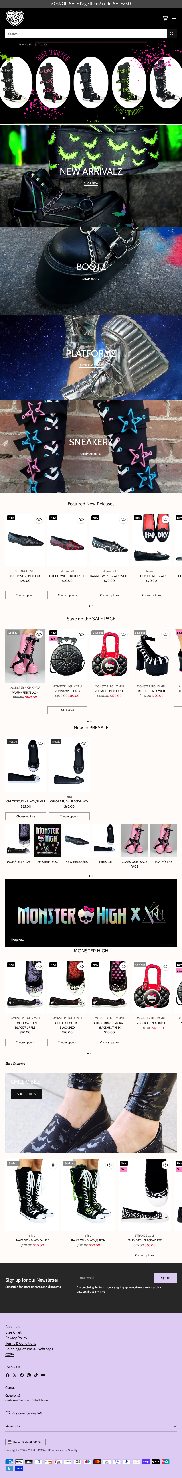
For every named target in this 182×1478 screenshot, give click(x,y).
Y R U (31, 1450)
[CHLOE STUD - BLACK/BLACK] (69, 764)
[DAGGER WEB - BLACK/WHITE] (109, 540)
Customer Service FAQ (27, 1413)
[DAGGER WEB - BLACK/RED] (67, 540)
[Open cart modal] (165, 18)
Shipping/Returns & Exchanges (29, 1349)
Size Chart (13, 1332)
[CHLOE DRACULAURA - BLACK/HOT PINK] (109, 987)
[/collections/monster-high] (91, 913)
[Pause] (124, 118)
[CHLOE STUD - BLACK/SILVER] (25, 764)
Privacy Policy (16, 1338)
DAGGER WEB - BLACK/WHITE (109, 576)
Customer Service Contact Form (26, 1400)
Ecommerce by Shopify (63, 1450)
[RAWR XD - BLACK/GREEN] (88, 1195)
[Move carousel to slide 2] (104, 118)
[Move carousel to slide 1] (72, 118)
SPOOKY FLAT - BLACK (151, 576)
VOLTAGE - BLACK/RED (109, 691)
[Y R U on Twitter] (14, 1375)
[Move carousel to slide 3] (94, 721)
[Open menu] (173, 18)
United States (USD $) (27, 1442)
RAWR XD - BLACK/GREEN (88, 1240)
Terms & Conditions (20, 1343)
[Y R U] (15, 18)
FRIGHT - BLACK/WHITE (151, 691)
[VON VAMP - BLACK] (67, 655)
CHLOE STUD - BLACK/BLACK (69, 801)
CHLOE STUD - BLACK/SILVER (25, 801)
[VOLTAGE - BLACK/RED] (109, 655)
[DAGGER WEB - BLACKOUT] (25, 540)
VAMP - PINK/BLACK (25, 692)
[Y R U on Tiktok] (36, 1375)
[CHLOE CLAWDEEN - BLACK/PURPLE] (25, 987)
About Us (12, 1326)
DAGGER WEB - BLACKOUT (25, 576)
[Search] (172, 33)
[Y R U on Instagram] (29, 1375)
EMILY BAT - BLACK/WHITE (144, 1240)
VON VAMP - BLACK (67, 691)
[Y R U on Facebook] (7, 1375)
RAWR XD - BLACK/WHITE (32, 1240)
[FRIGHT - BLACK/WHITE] (151, 655)
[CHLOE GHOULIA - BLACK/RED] (67, 987)
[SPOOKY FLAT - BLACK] (151, 540)
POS (41, 1450)
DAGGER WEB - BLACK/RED (67, 576)
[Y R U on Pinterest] (21, 1375)
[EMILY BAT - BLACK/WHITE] (144, 1195)
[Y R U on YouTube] (43, 1375)
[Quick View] (39, 519)
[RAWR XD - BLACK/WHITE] (32, 1195)
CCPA (9, 1354)
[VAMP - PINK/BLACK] (25, 656)
